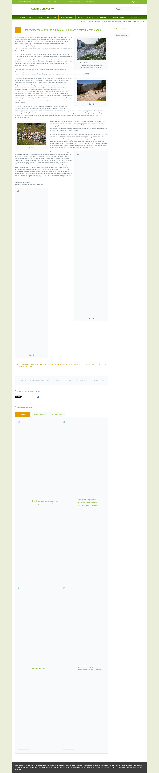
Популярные (39, 414)
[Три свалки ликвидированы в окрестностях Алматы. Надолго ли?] (68, 668)
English (142, 2)
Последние (56, 414)
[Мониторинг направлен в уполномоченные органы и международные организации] (68, 502)
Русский (135, 2)
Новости (97, 21)
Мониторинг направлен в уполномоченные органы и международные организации (88, 502)
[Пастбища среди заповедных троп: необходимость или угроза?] (23, 502)
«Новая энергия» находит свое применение (85, 380)
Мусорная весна (38, 668)
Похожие (22, 414)
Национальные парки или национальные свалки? (39, 380)
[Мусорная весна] (23, 668)
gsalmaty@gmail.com (74, 1)
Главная (90, 21)
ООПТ (45, 364)
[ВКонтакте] (38, 397)
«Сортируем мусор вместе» (64, 364)
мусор (32, 367)
